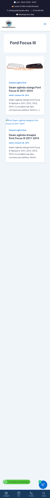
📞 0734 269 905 (36, 11)
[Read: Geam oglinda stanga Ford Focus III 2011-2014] (25, 67)
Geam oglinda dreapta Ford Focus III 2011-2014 (24, 136)
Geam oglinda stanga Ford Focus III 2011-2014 (25, 89)
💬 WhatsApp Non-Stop (25, 15)
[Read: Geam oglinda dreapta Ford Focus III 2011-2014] (25, 122)
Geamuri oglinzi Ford (17, 83)
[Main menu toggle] (45, 24)
